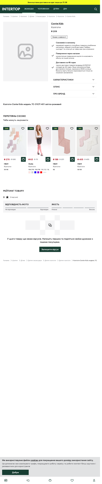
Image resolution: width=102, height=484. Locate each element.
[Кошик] (50, 480)
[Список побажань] (72, 480)
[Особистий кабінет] (94, 480)
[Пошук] (95, 9)
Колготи (52, 16)
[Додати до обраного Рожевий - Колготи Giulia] (47, 128)
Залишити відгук (50, 249)
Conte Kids (71, 16)
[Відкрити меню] (28, 480)
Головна (6, 16)
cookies (34, 460)
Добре (15, 472)
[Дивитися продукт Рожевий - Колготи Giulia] (39, 140)
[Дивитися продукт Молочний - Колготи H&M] (88, 140)
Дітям (32, 16)
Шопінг (15, 16)
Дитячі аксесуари (35, 260)
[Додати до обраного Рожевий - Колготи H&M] (23, 128)
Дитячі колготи (50, 260)
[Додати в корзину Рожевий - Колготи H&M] (23, 159)
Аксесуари (41, 16)
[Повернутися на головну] (11, 9)
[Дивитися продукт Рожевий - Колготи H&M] (15, 140)
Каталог (24, 16)
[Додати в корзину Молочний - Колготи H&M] (96, 159)
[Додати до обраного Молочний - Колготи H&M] (96, 128)
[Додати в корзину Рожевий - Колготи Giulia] (48, 159)
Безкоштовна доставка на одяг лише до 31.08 (47, 2)
